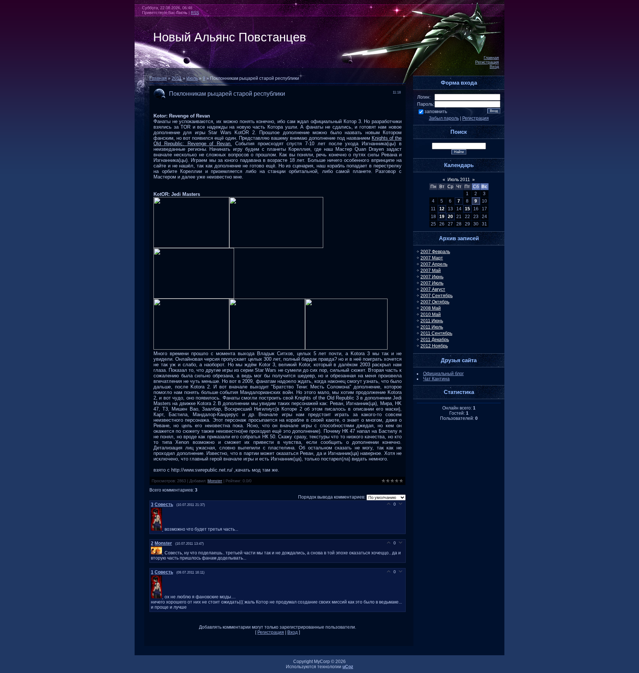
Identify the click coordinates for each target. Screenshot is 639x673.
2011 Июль (431, 327)
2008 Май (430, 308)
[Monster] (158, 552)
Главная (491, 57)
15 (467, 208)
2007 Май (430, 270)
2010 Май (430, 314)
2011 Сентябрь (436, 333)
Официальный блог (443, 373)
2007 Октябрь (434, 302)
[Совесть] (158, 529)
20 (450, 216)
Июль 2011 (458, 179)
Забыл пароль (444, 118)
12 (441, 208)
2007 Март (431, 258)
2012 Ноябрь (434, 346)
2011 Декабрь (434, 339)
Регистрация (487, 62)
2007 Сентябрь (436, 295)
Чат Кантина (436, 378)
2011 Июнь (431, 320)
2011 (177, 78)
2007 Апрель (433, 264)
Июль (192, 78)
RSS (195, 12)
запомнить (436, 111)
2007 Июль (431, 283)
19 (441, 216)
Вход (494, 66)
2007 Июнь (431, 276)
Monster (214, 481)
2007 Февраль (435, 251)
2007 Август (432, 289)
